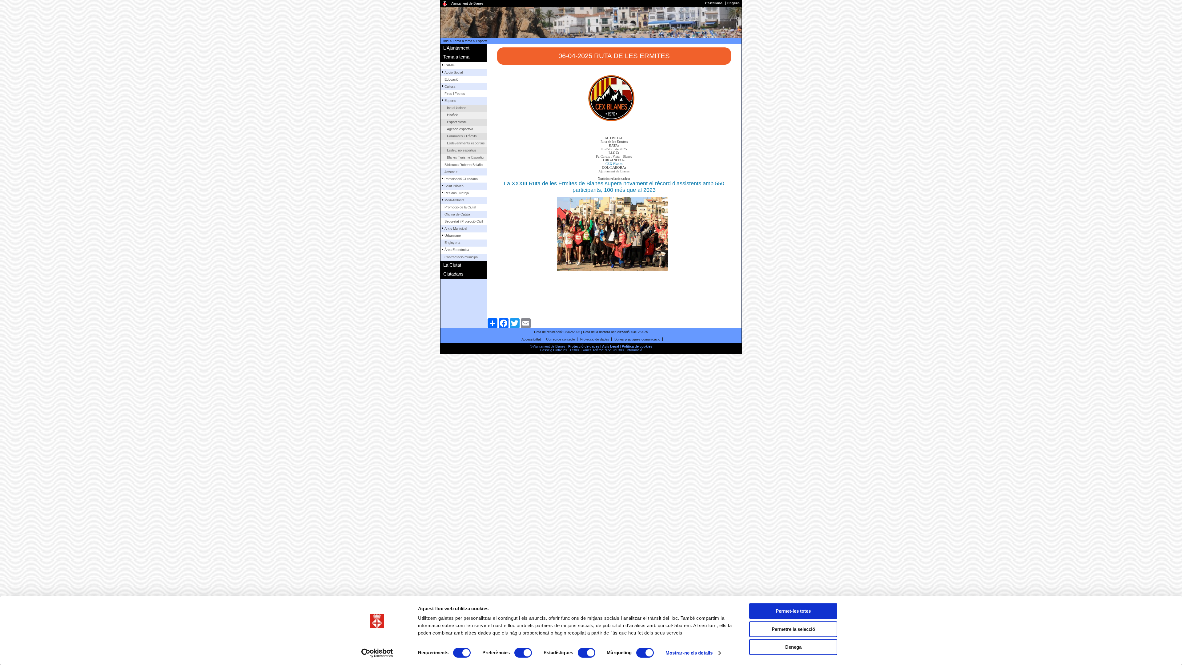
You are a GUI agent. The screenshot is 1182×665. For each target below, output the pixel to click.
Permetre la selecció (793, 629)
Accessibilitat (531, 339)
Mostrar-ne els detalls (689, 652)
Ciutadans (453, 273)
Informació (634, 350)
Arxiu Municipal (455, 228)
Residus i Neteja (456, 193)
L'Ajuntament (456, 47)
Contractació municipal (461, 257)
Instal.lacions (456, 108)
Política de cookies (637, 346)
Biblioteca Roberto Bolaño (463, 165)
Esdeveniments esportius (466, 143)
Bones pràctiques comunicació (637, 339)
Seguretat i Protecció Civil (463, 221)
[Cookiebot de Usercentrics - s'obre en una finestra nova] (377, 653)
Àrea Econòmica (456, 250)
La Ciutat (452, 265)
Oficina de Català (457, 214)
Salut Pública (454, 186)
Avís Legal (610, 346)
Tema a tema (462, 41)
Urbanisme (452, 235)
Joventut (450, 172)
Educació (451, 79)
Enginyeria (452, 242)
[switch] (523, 653)
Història (452, 115)
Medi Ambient (454, 200)
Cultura (449, 86)
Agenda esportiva (460, 129)
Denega (793, 647)
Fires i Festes (454, 93)
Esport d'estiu (457, 122)
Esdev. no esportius (461, 150)
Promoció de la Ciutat (460, 207)
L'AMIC (449, 65)
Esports (482, 41)
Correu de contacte (560, 339)
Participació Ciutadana (461, 179)
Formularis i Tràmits (462, 136)
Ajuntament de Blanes (467, 3)
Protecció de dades (594, 339)
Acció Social (453, 72)
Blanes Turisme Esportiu (465, 157)
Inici (446, 41)
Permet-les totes (793, 611)
